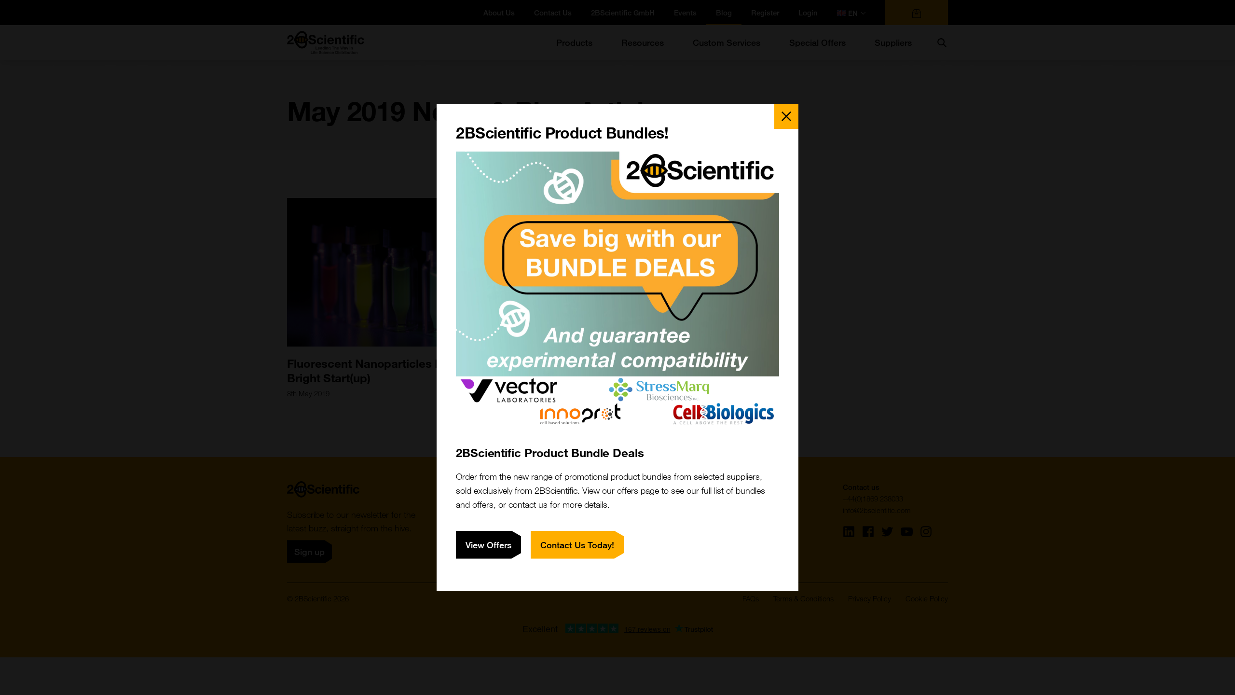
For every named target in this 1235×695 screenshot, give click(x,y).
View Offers (488, 545)
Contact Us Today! (577, 545)
